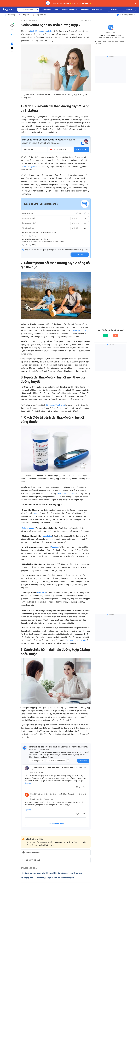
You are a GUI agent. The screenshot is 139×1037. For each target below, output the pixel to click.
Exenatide (41, 592)
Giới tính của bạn (27, 213)
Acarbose (55, 547)
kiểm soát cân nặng (80, 330)
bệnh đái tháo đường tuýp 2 (42, 31)
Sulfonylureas (28, 528)
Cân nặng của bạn (28, 228)
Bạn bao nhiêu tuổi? (29, 218)
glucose (36, 513)
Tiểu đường (24, 20)
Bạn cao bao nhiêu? (29, 223)
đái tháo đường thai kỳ (55, 405)
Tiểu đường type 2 (34, 20)
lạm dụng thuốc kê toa (66, 493)
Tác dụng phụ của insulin (75, 640)
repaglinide (47, 536)
